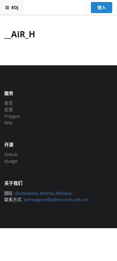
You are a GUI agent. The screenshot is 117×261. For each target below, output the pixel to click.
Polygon (12, 116)
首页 (8, 103)
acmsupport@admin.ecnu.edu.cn (56, 199)
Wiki (8, 122)
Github (11, 154)
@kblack (63, 193)
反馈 (8, 109)
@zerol (46, 193)
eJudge (10, 160)
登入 (101, 7)
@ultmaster (26, 193)
